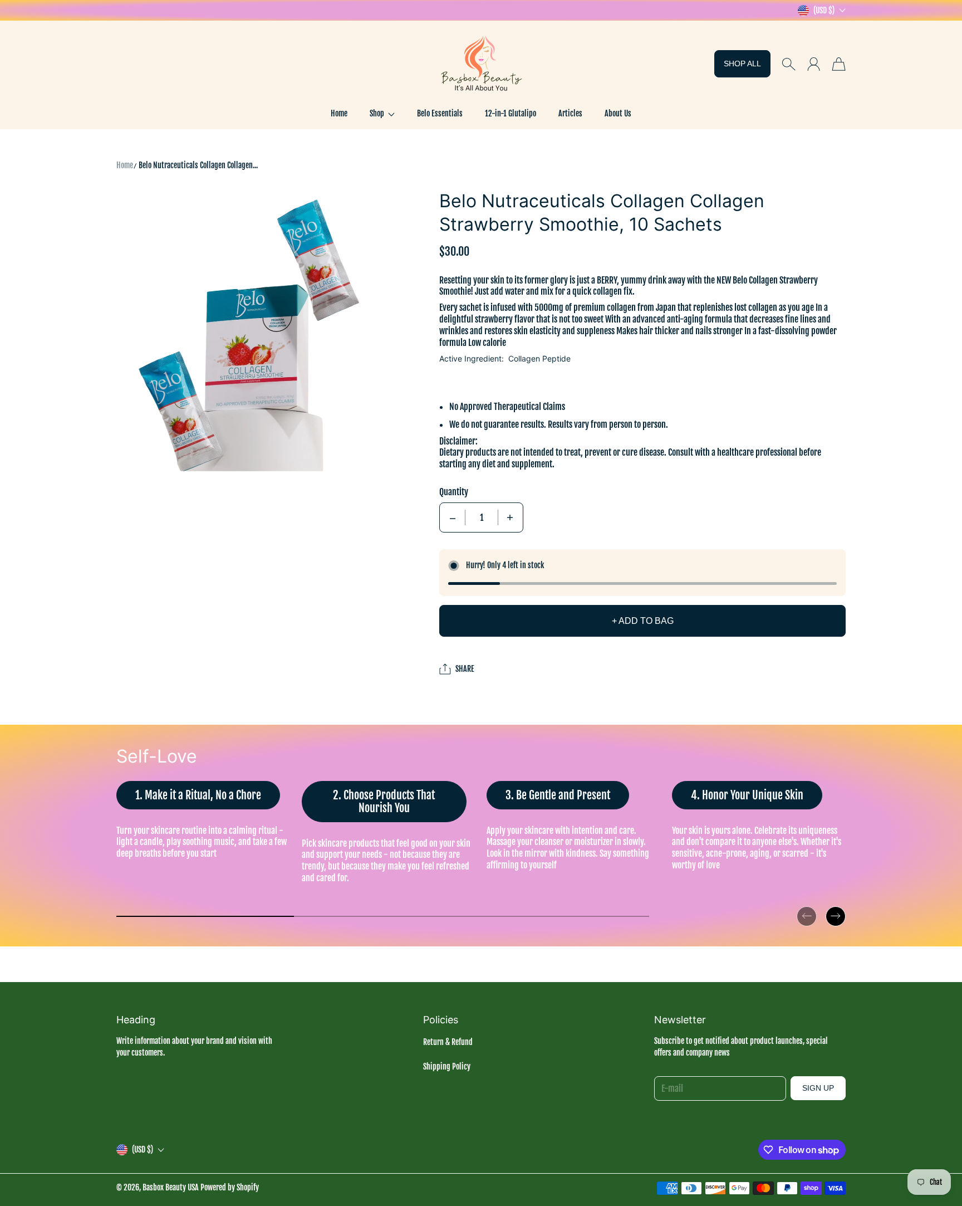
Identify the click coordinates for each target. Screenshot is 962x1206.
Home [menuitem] (339, 113)
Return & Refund (448, 1042)
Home (124, 165)
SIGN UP (818, 1087)
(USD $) (142, 1149)
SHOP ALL (742, 63)
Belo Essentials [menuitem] (440, 113)
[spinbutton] (481, 517)
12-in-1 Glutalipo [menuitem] (510, 113)
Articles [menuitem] (570, 113)
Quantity (453, 491)
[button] (382, 113)
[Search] (789, 64)
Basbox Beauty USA (171, 1187)
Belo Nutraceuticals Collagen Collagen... (198, 165)
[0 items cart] (839, 64)
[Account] (814, 64)
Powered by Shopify (229, 1187)
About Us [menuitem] (618, 113)
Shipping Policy (446, 1066)
